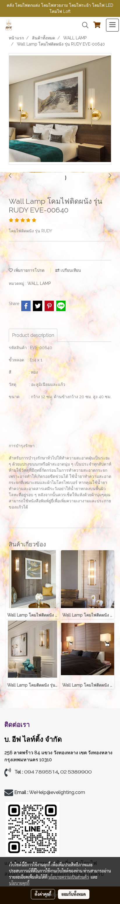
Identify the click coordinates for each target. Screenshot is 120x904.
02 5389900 (76, 772)
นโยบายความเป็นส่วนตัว (68, 876)
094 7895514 (41, 772)
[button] (83, 25)
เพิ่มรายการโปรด (29, 270)
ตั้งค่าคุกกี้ (43, 894)
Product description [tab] (33, 335)
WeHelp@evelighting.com (57, 792)
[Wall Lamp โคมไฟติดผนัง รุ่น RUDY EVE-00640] (60, 109)
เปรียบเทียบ (70, 270)
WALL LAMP (39, 283)
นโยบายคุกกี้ (19, 883)
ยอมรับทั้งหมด (73, 894)
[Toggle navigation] (112, 25)
